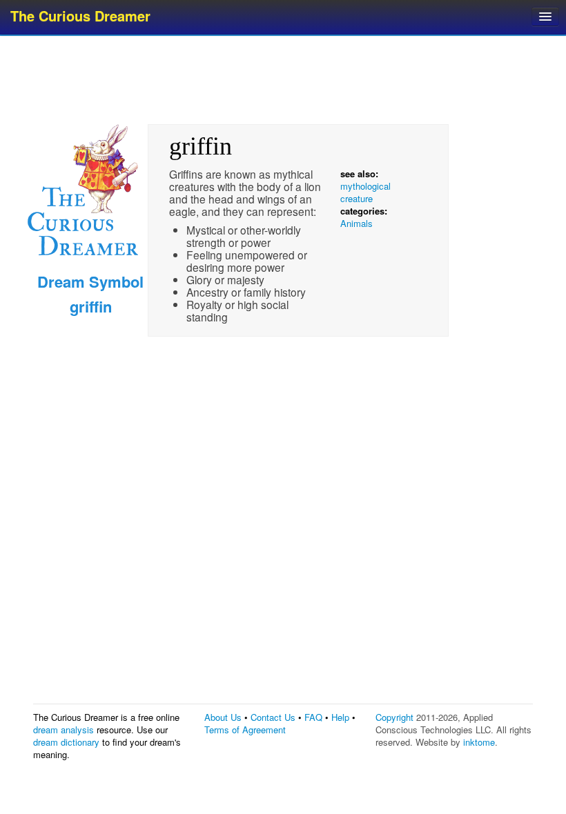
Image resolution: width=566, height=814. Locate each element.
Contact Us (273, 717)
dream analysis (63, 729)
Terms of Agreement (245, 729)
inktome (479, 741)
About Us (223, 717)
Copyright (394, 717)
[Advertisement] (284, 79)
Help (340, 717)
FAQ (313, 717)
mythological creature (365, 192)
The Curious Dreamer (80, 16)
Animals (356, 223)
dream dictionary (66, 741)
